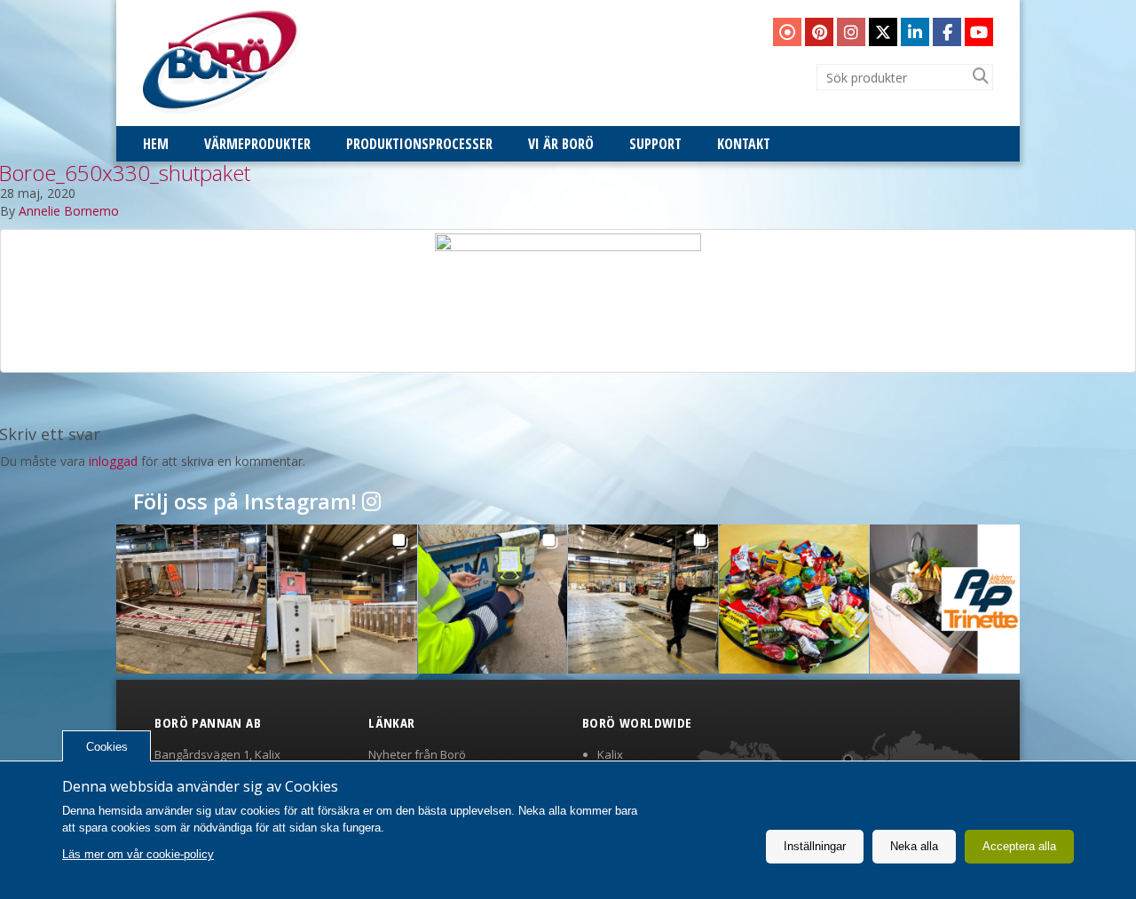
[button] (191, 599)
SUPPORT (655, 144)
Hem (156, 144)
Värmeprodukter (257, 144)
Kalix (610, 754)
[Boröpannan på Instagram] (851, 32)
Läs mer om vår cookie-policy (138, 854)
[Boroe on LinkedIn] (915, 32)
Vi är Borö (561, 144)
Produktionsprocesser (419, 144)
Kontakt (743, 144)
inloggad (113, 461)
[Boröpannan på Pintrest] (819, 32)
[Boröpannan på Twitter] (883, 32)
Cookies (107, 746)
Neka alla (914, 846)
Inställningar (815, 846)
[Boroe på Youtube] (979, 32)
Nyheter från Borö (417, 754)
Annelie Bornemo (69, 210)
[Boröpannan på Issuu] (787, 32)
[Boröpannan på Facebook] (947, 32)
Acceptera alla (1019, 846)
